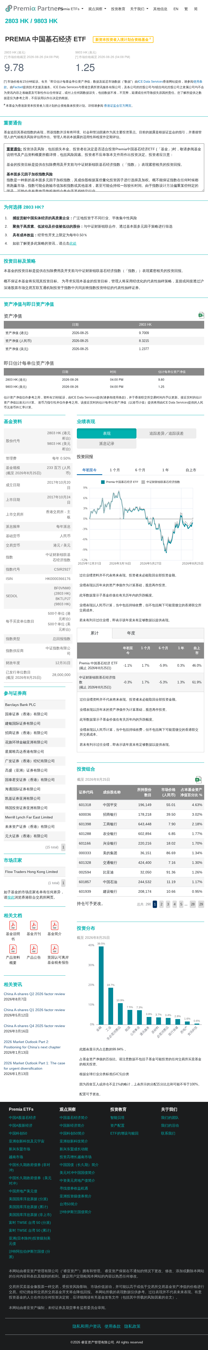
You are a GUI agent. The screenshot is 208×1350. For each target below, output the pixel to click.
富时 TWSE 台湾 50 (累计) (30, 1230)
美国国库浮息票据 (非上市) (30, 1215)
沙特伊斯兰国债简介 (76, 1212)
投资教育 (118, 9)
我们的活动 (170, 1125)
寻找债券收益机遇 (74, 1188)
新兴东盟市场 (19, 1149)
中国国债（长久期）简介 (79, 1165)
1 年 (165, 470)
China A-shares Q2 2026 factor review (34, 994)
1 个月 (115, 470)
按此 (10, 897)
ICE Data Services (150, 81)
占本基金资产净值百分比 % (191, 792)
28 (193, 904)
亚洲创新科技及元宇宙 (26, 1141)
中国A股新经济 (20, 1125)
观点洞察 (95, 9)
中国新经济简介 (72, 1125)
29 (201, 904)
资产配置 (117, 1125)
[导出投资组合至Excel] (198, 779)
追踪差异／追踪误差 (166, 433)
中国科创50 (18, 1133)
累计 (95, 633)
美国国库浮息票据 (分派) (28, 1199)
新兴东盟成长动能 (74, 1149)
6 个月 (140, 470)
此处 (73, 243)
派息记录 (106, 443)
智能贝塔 (117, 1118)
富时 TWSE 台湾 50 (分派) (30, 1222)
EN (176, 9)
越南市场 (16, 1157)
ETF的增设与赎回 (124, 1133)
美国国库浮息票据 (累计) (28, 1207)
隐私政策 (132, 1326)
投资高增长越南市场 (76, 1157)
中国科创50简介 (72, 1133)
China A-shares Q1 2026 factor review (34, 1010)
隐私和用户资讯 (87, 1326)
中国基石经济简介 (74, 1118)
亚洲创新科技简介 (74, 1141)
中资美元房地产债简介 (77, 1180)
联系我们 (168, 1133)
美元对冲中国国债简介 (77, 1173)
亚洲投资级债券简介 (76, 1196)
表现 (107, 433)
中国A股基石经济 (22, 1118)
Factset (18, 87)
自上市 (191, 470)
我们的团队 (170, 1118)
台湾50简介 (69, 1204)
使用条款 (119, 397)
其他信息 (160, 9)
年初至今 (89, 470)
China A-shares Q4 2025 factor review (34, 1026)
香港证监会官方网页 (117, 105)
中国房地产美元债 (23, 1191)
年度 (131, 633)
